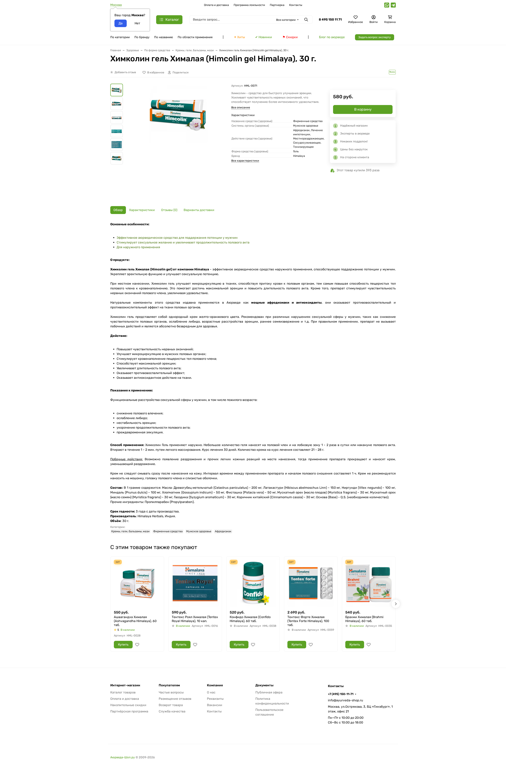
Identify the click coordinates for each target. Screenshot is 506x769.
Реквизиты (215, 699)
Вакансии (214, 705)
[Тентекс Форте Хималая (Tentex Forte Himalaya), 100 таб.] (310, 583)
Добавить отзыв (125, 72)
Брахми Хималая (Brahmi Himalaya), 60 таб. (364, 619)
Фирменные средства (168, 531)
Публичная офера (268, 692)
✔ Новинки (263, 37)
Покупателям (169, 685)
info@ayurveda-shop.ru (345, 700)
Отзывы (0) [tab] (169, 210)
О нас (211, 692)
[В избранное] (137, 644)
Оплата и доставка (216, 5)
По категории (120, 37)
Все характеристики (245, 160)
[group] (178, 142)
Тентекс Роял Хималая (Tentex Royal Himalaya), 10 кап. (195, 619)
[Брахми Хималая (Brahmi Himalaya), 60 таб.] (368, 583)
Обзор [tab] (118, 210)
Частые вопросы (171, 692)
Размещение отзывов (175, 699)
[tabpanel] (253, 378)
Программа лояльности (249, 5)
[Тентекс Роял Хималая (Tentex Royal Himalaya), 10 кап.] (195, 583)
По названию (163, 37)
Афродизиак (223, 531)
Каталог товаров (123, 692)
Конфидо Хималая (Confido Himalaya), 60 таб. (250, 619)
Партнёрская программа (129, 711)
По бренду (141, 37)
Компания (215, 685)
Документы (264, 685)
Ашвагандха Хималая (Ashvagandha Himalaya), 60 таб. (135, 621)
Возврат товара (171, 705)
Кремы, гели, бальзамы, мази (130, 531)
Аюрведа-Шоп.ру (122, 757)
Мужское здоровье (198, 531)
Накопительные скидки (128, 705)
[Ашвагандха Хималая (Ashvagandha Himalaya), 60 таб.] (137, 583)
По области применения (195, 37)
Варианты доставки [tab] (199, 210)
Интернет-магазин (125, 685)
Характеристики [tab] (142, 210)
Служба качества (172, 711)
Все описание (240, 107)
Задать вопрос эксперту (374, 37)
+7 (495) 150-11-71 (340, 694)
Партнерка (277, 5)
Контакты (295, 5)
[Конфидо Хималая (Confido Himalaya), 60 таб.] (253, 583)
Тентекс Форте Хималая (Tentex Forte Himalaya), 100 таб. (308, 621)
